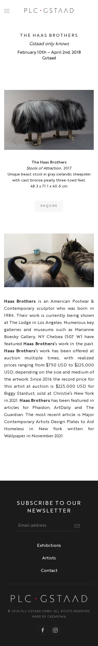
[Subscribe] (77, 525)
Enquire (49, 206)
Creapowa (57, 616)
